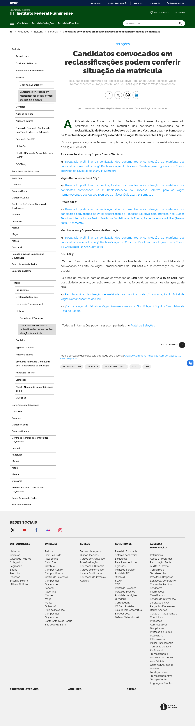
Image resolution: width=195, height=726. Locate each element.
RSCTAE (131, 689)
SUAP (118, 580)
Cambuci (50, 566)
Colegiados (16, 562)
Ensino (13, 569)
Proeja (135, 367)
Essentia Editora (19, 580)
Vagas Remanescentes (115, 367)
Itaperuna (50, 591)
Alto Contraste (161, 12)
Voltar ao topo (169, 345)
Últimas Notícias (19, 584)
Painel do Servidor (125, 569)
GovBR (14, 3)
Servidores (156, 588)
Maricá (49, 602)
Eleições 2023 (122, 613)
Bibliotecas (121, 558)
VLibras (181, 12)
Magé (48, 599)
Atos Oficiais (157, 661)
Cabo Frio (50, 562)
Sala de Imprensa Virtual (128, 610)
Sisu (147, 367)
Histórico (15, 551)
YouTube (24, 530)
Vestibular (92, 367)
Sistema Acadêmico (126, 555)
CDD (117, 584)
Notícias (53, 31)
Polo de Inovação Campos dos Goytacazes (55, 614)
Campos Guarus (54, 573)
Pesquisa (15, 573)
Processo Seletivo (71, 367)
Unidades (23, 31)
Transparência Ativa (161, 675)
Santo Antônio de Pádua (58, 621)
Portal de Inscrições (126, 595)
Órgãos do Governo (176, 3)
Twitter (12, 530)
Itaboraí (49, 588)
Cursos (85, 543)
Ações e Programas (161, 558)
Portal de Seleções (43, 23)
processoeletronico (24, 689)
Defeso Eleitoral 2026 (127, 617)
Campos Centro (54, 569)
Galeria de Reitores (20, 558)
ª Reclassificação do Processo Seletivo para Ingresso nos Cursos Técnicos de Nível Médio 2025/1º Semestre (122, 166)
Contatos (22, 23)
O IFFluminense (20, 543)
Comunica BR (95, 3)
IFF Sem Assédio (124, 606)
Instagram (60, 530)
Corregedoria (122, 602)
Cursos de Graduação (92, 558)
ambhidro (75, 689)
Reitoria (38, 31)
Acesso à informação (117, 3)
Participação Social (161, 562)
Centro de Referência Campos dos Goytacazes (57, 581)
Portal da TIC (122, 573)
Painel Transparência (161, 642)
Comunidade (123, 543)
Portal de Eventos (68, 23)
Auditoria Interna (159, 566)
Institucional (156, 555)
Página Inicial (11, 31)
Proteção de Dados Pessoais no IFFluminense (161, 636)
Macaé (49, 595)
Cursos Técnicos (89, 555)
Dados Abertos (158, 610)
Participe (138, 3)
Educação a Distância (92, 566)
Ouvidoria (120, 599)
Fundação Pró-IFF (160, 672)
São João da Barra (55, 624)
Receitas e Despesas (161, 577)
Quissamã (50, 606)
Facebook (36, 530)
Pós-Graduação (89, 562)
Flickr (48, 530)
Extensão (15, 577)
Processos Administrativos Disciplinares (158, 625)
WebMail (120, 577)
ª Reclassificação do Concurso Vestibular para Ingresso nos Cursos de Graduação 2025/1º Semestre (122, 242)
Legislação (155, 3)
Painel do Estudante (126, 551)
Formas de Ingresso (91, 551)
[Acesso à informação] (169, 707)
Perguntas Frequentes (162, 606)
